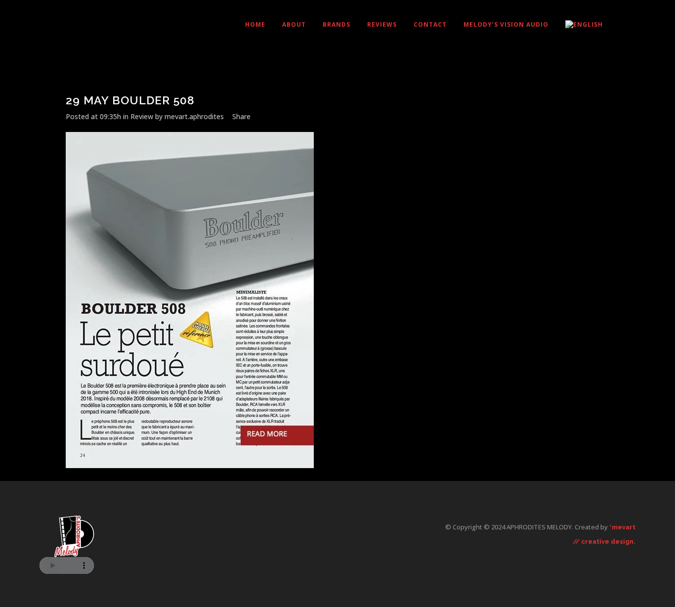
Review (141, 116)
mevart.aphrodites (194, 116)
